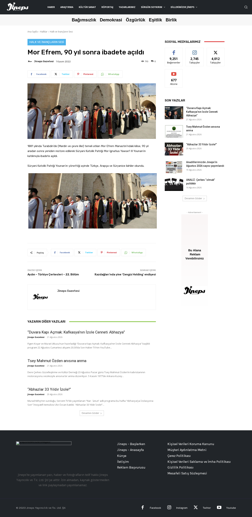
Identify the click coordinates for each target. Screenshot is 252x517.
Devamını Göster (90, 413)
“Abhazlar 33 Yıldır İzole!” (49, 389)
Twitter (207, 507)
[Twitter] (196, 508)
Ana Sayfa (32, 31)
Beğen (173, 50)
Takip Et (194, 50)
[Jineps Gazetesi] (30, 61)
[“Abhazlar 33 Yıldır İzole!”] (174, 149)
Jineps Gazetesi (44, 61)
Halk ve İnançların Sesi (61, 31)
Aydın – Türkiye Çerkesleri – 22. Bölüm (53, 274)
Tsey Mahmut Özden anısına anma (56, 361)
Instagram (181, 507)
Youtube (231, 507)
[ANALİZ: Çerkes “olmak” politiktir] (174, 184)
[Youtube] (219, 508)
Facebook (155, 507)
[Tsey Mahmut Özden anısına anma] (174, 131)
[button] (246, 7)
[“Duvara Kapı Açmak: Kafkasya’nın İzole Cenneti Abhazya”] (174, 112)
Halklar (43, 31)
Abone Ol (174, 72)
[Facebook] (143, 508)
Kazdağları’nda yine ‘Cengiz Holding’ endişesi (125, 274)
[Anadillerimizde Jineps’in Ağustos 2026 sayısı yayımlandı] (174, 166)
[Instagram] (169, 508)
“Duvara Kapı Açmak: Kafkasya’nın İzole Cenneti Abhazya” (76, 332)
